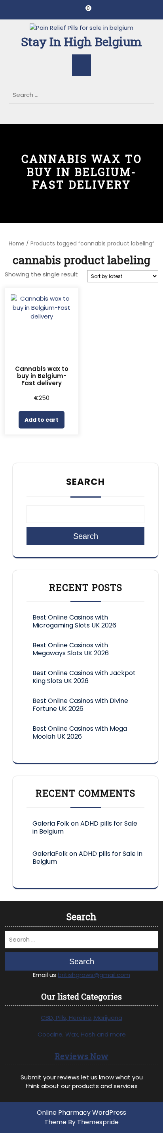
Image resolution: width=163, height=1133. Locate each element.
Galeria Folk (50, 823)
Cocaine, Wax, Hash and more (82, 1034)
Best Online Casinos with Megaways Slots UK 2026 (70, 649)
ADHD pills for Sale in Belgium (84, 827)
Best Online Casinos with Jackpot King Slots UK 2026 (84, 676)
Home (17, 243)
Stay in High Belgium (81, 41)
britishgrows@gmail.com (94, 975)
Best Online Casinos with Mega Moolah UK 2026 (79, 732)
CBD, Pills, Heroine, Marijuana (81, 1017)
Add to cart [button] (42, 420)
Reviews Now (81, 1056)
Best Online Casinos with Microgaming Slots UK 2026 (74, 621)
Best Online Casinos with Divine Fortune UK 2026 (80, 704)
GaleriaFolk (50, 853)
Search (149, 92)
